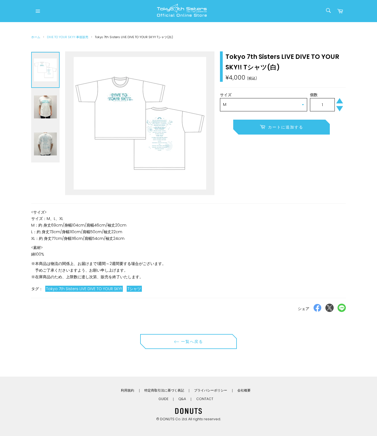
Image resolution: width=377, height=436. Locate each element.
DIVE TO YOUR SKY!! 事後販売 (67, 37)
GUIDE (163, 398)
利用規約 (127, 390)
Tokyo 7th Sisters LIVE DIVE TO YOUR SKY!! (84, 288)
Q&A (182, 398)
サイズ (226, 95)
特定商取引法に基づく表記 (164, 390)
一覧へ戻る (191, 341)
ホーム (35, 37)
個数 (314, 95)
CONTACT (204, 398)
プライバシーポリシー (210, 390)
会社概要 (244, 390)
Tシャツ (134, 288)
